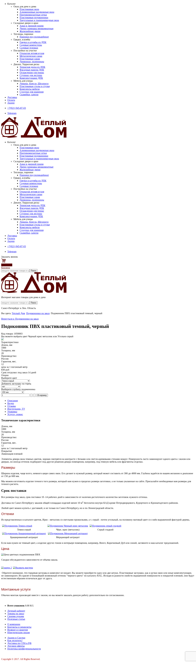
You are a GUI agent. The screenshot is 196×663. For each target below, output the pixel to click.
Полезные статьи (16, 619)
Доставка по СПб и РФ (19, 643)
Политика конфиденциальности (24, 648)
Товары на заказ (15, 613)
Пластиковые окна (29, 9)
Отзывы (11, 406)
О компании (13, 624)
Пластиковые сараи (30, 58)
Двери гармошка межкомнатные (36, 28)
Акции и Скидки (16, 637)
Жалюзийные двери (30, 31)
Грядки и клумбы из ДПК (33, 42)
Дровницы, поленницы (32, 61)
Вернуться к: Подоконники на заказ (20, 319)
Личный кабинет (16, 610)
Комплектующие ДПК (31, 78)
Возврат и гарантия (17, 629)
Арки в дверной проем (31, 25)
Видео (10, 403)
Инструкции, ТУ (16, 409)
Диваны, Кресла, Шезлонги (34, 83)
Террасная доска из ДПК (32, 67)
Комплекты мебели (30, 89)
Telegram (11, 113)
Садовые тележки (29, 47)
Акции (11, 103)
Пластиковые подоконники (34, 17)
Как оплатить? (15, 640)
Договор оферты (16, 646)
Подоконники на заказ (38, 313)
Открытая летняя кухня (32, 53)
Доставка (12, 97)
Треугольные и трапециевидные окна (39, 20)
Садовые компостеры (31, 45)
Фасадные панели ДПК (32, 69)
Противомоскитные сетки (33, 14)
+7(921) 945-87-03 (16, 108)
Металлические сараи (31, 56)
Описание (12, 400)
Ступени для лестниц (31, 75)
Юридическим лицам (18, 632)
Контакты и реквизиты (19, 627)
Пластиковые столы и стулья (35, 86)
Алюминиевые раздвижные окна (37, 12)
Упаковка (12, 411)
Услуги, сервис (15, 414)
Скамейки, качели (29, 94)
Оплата (11, 100)
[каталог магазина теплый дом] (33, 292)
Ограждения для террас (32, 72)
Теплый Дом (18, 313)
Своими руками (15, 616)
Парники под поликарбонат (34, 36)
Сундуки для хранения (31, 91)
